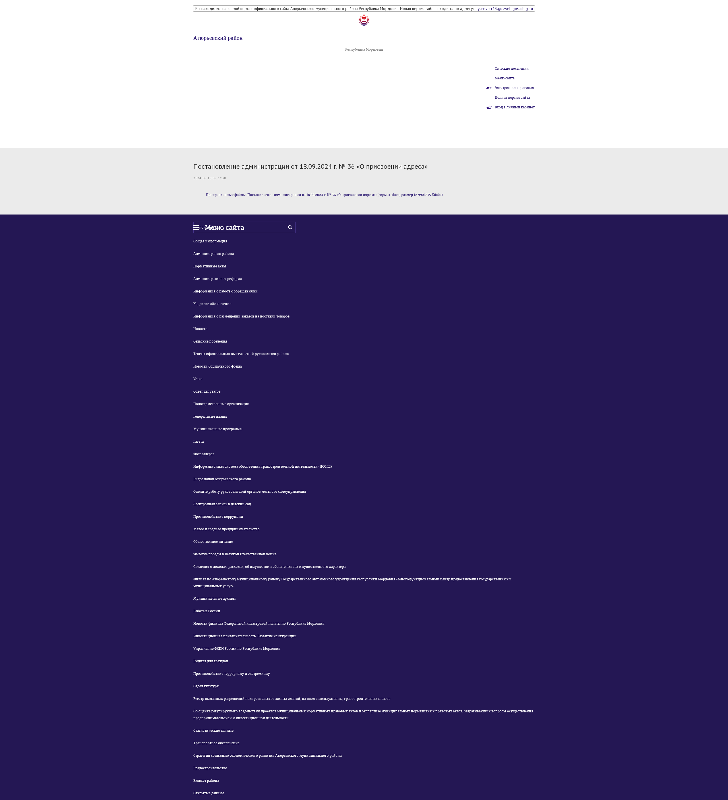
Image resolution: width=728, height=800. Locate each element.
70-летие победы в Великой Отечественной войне (234, 554)
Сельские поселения (512, 69)
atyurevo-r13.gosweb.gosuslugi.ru (504, 8)
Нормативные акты (209, 266)
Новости (200, 329)
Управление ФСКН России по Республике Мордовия (236, 649)
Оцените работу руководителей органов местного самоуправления (249, 492)
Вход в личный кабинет (515, 107)
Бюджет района (206, 781)
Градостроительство (210, 768)
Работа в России (206, 611)
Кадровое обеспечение (212, 304)
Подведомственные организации (221, 404)
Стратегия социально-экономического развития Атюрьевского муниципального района (267, 756)
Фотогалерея (203, 454)
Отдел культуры (206, 686)
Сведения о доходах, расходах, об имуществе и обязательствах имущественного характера (269, 567)
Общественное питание (213, 542)
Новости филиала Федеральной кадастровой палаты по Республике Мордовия (258, 624)
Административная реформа (217, 279)
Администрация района (213, 254)
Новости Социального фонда (217, 366)
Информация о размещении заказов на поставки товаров (241, 316)
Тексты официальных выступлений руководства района (241, 354)
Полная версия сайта (512, 98)
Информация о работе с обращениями (225, 291)
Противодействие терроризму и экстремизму (231, 674)
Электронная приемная (514, 88)
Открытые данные (208, 793)
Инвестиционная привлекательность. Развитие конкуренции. (245, 636)
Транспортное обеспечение (216, 743)
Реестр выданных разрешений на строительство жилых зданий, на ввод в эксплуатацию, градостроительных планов (291, 699)
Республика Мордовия (364, 49)
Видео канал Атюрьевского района (222, 479)
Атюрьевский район (218, 38)
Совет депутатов (207, 391)
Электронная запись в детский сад (222, 504)
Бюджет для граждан (210, 661)
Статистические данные (213, 731)
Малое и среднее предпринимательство (226, 529)
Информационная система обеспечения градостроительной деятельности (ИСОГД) (262, 467)
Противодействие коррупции (218, 517)
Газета (198, 442)
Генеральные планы (210, 416)
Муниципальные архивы (214, 599)
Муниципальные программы (218, 429)
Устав (197, 379)
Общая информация (210, 241)
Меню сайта (504, 78)
